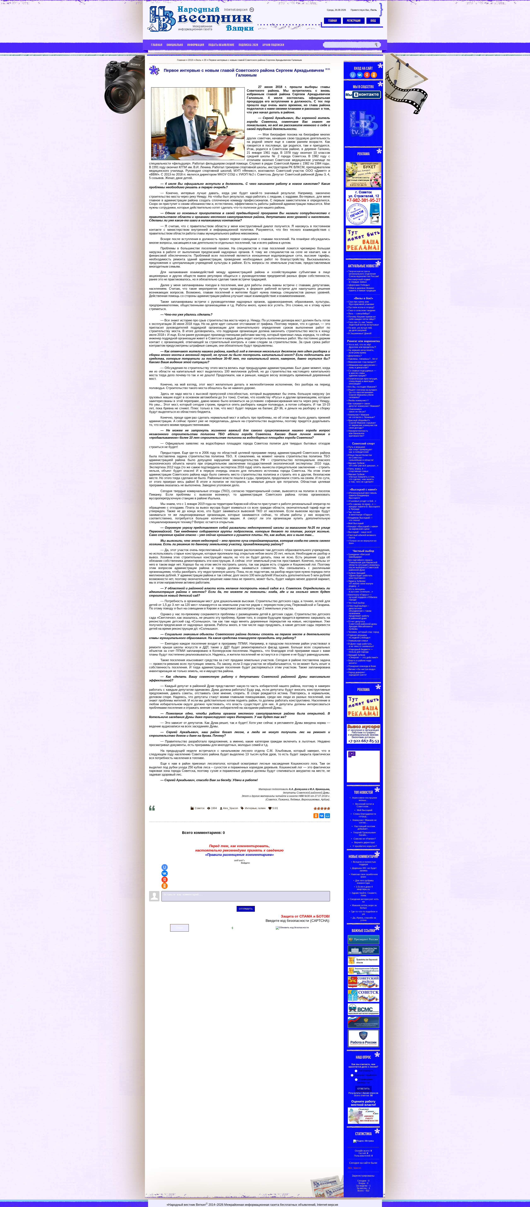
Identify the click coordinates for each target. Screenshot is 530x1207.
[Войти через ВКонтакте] (164, 873)
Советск (199, 808)
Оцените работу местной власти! (363, 1103)
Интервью (251, 808)
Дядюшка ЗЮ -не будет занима (364, 869)
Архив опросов (370, 1093)
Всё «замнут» (366, 1070)
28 (205, 60)
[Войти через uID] (164, 867)
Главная (332, 20)
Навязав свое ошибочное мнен (364, 875)
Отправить (246, 909)
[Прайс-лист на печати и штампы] (363, 224)
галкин (262, 808)
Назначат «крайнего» (366, 1075)
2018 (190, 60)
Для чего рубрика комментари (364, 881)
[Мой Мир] (327, 815)
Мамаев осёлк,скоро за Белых (364, 906)
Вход (373, 20)
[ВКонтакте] (321, 815)
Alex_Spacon (230, 808)
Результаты (354, 1093)
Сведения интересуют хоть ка (364, 900)
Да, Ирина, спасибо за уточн (364, 918)
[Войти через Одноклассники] (164, 886)
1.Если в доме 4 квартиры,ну (364, 887)
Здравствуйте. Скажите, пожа (364, 894)
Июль (198, 60)
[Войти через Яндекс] (164, 880)
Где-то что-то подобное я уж (364, 912)
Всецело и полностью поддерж (364, 863)
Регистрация (353, 20)
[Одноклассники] (315, 815)
